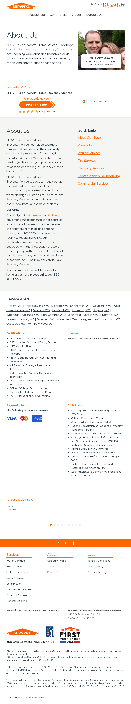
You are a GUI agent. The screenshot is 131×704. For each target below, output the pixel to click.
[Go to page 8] (76, 525)
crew (34, 215)
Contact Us (94, 15)
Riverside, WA (109, 314)
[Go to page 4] (62, 525)
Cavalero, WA (102, 306)
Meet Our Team (90, 138)
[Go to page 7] (73, 525)
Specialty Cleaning (17, 595)
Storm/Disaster (15, 577)
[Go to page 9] (80, 525)
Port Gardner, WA (53, 314)
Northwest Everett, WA (82, 314)
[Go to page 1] (51, 525)
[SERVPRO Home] (21, 5)
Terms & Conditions (99, 560)
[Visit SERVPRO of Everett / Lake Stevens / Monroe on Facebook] (73, 543)
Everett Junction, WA (20, 319)
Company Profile (57, 560)
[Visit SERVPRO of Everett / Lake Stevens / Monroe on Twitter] (66, 543)
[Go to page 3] (58, 525)
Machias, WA (41, 310)
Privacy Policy (95, 566)
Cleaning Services (91, 168)
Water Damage (15, 560)
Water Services (89, 153)
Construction (13, 583)
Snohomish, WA (80, 306)
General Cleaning (16, 600)
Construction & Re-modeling (99, 176)
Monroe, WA (59, 306)
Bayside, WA (101, 310)
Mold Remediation (17, 572)
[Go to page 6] (69, 525)
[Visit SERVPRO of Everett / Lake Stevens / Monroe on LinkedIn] (58, 543)
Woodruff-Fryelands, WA (22, 314)
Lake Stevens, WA (37, 306)
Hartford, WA (61, 310)
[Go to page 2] (54, 525)
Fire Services (87, 160)
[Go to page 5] (65, 525)
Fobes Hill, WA (81, 310)
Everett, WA (14, 306)
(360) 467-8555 (113, 6)
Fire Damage (14, 566)
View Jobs (85, 145)
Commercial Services (93, 183)
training (53, 215)
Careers (52, 566)
